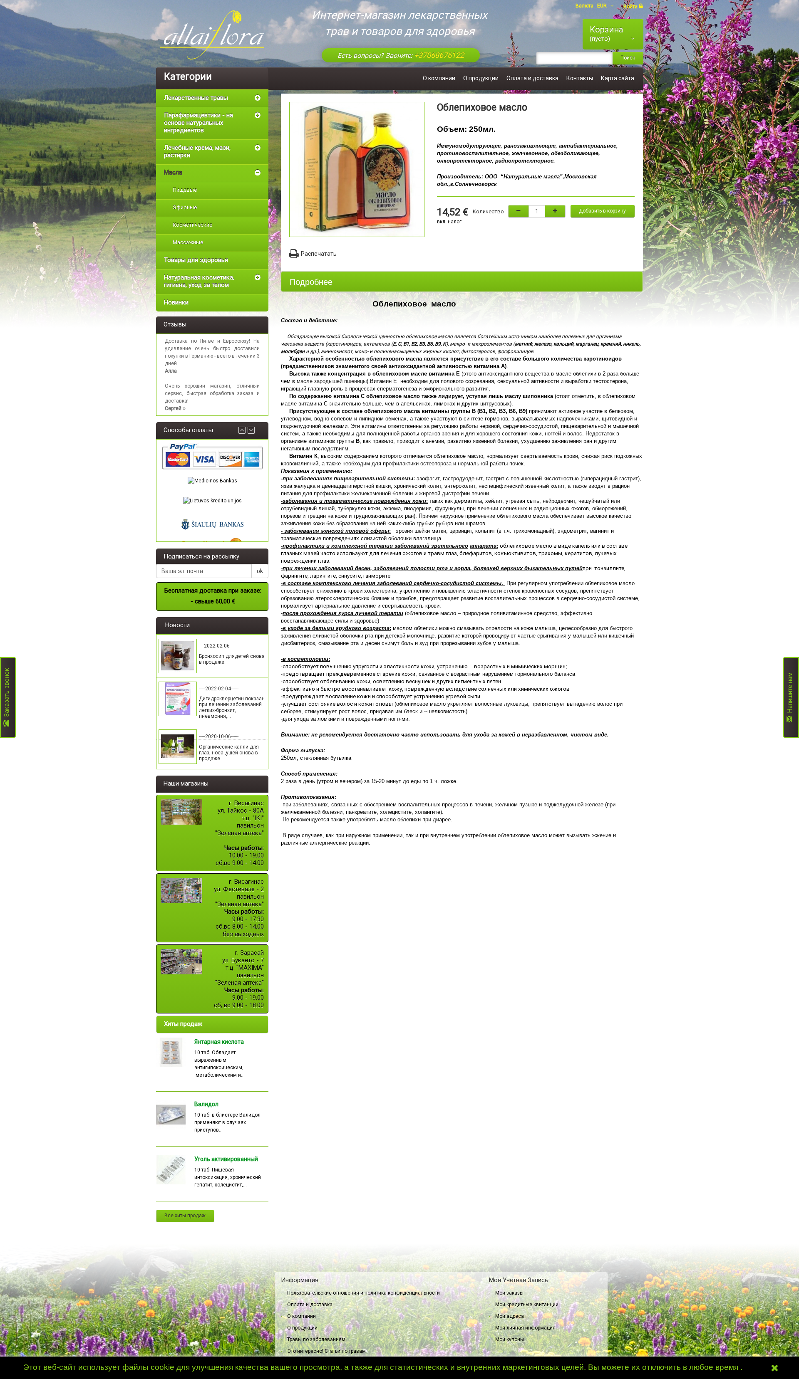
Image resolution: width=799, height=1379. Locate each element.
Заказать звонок (6, 694)
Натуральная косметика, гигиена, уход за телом (199, 281)
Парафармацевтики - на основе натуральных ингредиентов (198, 122)
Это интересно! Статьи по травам (326, 1351)
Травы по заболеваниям (316, 1339)
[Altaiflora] (212, 34)
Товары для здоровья (196, 260)
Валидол (206, 1104)
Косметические (192, 225)
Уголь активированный (226, 1159)
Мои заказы (509, 1293)
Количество (488, 211)
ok (260, 571)
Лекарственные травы (196, 97)
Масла (173, 172)
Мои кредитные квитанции (526, 1304)
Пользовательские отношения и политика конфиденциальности (363, 1293)
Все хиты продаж (185, 1215)
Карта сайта (617, 78)
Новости (177, 625)
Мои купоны (509, 1339)
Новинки (176, 302)
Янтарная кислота (219, 1041)
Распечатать (319, 253)
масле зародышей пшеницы (332, 381)
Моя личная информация (525, 1328)
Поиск (627, 58)
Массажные (188, 242)
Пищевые (185, 190)
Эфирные (185, 207)
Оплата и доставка (532, 78)
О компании (439, 78)
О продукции (481, 78)
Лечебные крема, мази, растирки (197, 151)
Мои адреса (509, 1316)
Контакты (579, 78)
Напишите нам (790, 694)
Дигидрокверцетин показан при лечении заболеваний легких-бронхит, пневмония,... (232, 707)
